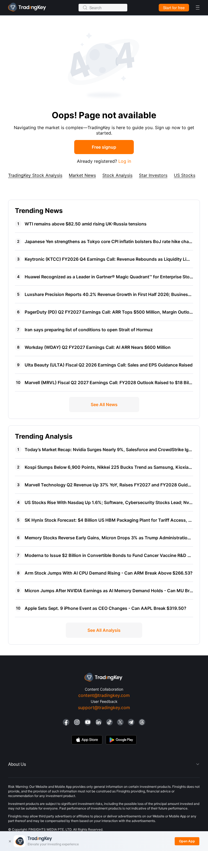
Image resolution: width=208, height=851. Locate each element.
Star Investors (153, 175)
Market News (82, 175)
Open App (187, 841)
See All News (104, 404)
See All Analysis (104, 630)
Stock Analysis (117, 175)
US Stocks (184, 175)
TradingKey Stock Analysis (35, 175)
